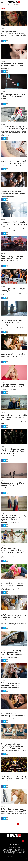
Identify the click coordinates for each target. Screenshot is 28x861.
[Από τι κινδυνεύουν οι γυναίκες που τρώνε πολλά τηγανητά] (14, 342)
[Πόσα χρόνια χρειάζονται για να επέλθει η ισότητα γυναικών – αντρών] (14, 81)
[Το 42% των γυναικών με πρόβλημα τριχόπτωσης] (14, 670)
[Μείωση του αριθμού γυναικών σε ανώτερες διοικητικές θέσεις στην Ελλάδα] (14, 209)
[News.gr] (14, 2)
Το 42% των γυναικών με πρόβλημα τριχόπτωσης (10, 684)
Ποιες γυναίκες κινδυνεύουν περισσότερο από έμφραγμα (12, 65)
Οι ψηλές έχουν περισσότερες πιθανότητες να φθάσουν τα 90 (13, 386)
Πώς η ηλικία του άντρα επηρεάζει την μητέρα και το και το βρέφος (14, 162)
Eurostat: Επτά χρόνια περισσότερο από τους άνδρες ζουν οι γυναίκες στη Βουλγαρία (13, 33)
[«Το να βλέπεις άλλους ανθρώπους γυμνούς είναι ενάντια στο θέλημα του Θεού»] (14, 535)
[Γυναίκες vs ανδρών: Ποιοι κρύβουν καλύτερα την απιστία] (14, 179)
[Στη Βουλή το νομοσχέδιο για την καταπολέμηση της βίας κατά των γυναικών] (14, 764)
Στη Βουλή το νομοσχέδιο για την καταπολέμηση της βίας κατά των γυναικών (14, 778)
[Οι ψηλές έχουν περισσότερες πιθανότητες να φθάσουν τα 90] (14, 372)
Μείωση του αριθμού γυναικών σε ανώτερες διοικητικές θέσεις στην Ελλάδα (14, 224)
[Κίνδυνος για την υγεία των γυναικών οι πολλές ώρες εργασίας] (14, 308)
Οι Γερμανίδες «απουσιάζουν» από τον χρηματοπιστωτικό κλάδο (14, 810)
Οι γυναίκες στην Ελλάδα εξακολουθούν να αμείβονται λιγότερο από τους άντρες (12, 746)
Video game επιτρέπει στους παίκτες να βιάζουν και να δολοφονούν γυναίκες (12, 258)
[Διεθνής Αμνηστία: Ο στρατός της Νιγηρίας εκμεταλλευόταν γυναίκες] (14, 602)
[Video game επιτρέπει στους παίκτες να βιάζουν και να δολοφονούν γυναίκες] (14, 243)
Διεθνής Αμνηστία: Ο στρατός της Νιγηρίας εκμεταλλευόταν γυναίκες (14, 617)
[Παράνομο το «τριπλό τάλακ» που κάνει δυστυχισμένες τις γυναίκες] (14, 470)
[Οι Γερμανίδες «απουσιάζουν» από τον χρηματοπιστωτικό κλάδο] (14, 796)
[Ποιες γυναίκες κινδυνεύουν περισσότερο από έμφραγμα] (14, 51)
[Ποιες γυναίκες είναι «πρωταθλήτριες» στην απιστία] (14, 701)
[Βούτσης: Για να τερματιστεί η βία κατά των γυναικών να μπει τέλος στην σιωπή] (14, 402)
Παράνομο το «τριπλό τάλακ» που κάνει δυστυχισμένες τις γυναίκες (12, 485)
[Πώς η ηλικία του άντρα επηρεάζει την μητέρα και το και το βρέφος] (14, 149)
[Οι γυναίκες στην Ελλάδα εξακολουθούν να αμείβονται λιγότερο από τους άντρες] (14, 731)
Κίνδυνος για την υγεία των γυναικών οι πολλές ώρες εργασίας (11, 322)
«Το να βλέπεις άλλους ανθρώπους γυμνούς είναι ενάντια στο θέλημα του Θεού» (13, 550)
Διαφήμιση (15, 856)
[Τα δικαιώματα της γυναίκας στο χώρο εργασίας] (14, 276)
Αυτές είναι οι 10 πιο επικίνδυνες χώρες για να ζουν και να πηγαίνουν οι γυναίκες (13, 518)
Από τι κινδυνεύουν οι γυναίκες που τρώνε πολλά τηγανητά (13, 355)
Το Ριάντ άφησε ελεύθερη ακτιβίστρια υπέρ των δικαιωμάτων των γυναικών (11, 652)
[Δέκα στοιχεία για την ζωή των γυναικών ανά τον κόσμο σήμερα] (14, 114)
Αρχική (3, 856)
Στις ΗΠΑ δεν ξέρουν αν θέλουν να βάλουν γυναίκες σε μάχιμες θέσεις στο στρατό (13, 451)
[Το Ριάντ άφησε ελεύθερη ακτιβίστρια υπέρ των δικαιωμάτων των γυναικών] (14, 638)
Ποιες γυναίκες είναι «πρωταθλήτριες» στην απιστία (13, 714)
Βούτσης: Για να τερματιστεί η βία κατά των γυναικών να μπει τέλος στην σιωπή (14, 417)
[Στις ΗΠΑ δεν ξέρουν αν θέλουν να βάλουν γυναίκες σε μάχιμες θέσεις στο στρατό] (14, 436)
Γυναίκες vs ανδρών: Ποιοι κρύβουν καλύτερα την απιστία (13, 193)
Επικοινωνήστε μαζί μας (9, 856)
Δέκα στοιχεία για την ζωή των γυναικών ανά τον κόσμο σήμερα (14, 128)
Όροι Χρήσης (20, 856)
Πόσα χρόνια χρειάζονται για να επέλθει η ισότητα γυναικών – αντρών (13, 96)
